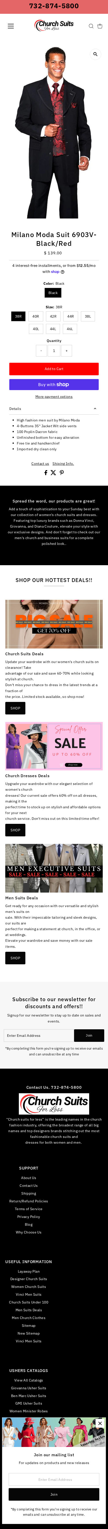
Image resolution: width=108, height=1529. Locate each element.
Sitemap (29, 1325)
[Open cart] (99, 26)
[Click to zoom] (95, 54)
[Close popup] (99, 1423)
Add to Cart (54, 368)
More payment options (54, 396)
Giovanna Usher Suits (28, 1388)
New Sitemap (29, 1333)
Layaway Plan (29, 1271)
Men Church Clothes (28, 1317)
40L (36, 329)
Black (53, 292)
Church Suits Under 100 (28, 1302)
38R (18, 316)
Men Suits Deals (29, 1309)
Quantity (54, 340)
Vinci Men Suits (28, 1294)
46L (70, 329)
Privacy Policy (28, 1216)
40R (35, 316)
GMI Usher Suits (28, 1403)
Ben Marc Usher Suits (28, 1395)
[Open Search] (91, 26)
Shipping (28, 1193)
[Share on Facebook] (46, 473)
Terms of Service (29, 1208)
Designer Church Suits (28, 1278)
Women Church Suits (28, 1286)
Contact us (40, 463)
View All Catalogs (28, 1380)
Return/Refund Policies (28, 1201)
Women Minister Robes (29, 1411)
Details (15, 408)
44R (70, 316)
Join (89, 1035)
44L (53, 329)
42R (53, 316)
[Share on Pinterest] (62, 473)
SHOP (15, 708)
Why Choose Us (28, 1232)
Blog (28, 1224)
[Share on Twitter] (53, 473)
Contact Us (29, 1185)
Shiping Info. (63, 463)
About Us (28, 1177)
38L (88, 316)
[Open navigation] (16, 26)
